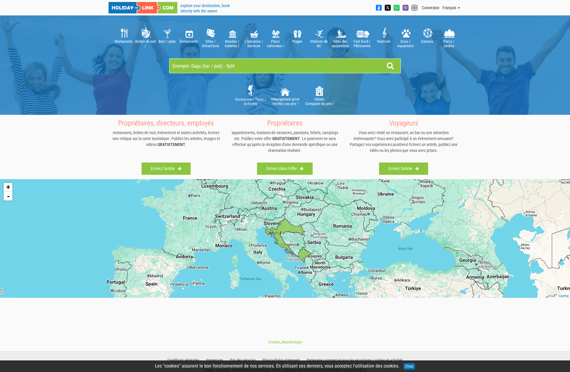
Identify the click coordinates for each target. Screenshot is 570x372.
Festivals (384, 41)
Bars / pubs (167, 41)
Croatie (274, 342)
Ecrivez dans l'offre (281, 168)
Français (449, 7)
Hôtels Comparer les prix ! (319, 101)
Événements (189, 41)
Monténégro (292, 342)
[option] (123, 37)
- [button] (8, 196)
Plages (297, 41)
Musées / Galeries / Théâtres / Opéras (232, 43)
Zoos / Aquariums (405, 43)
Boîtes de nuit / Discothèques (145, 43)
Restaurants (124, 41)
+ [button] (8, 187)
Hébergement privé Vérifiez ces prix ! (285, 101)
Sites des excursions (340, 43)
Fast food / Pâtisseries (362, 43)
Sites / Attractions (210, 43)
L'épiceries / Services (254, 43)
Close (409, 366)
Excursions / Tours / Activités (250, 101)
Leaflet (564, 295)
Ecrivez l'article (163, 168)
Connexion (430, 7)
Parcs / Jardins (448, 43)
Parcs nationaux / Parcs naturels (275, 43)
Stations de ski (318, 43)
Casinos (427, 41)
